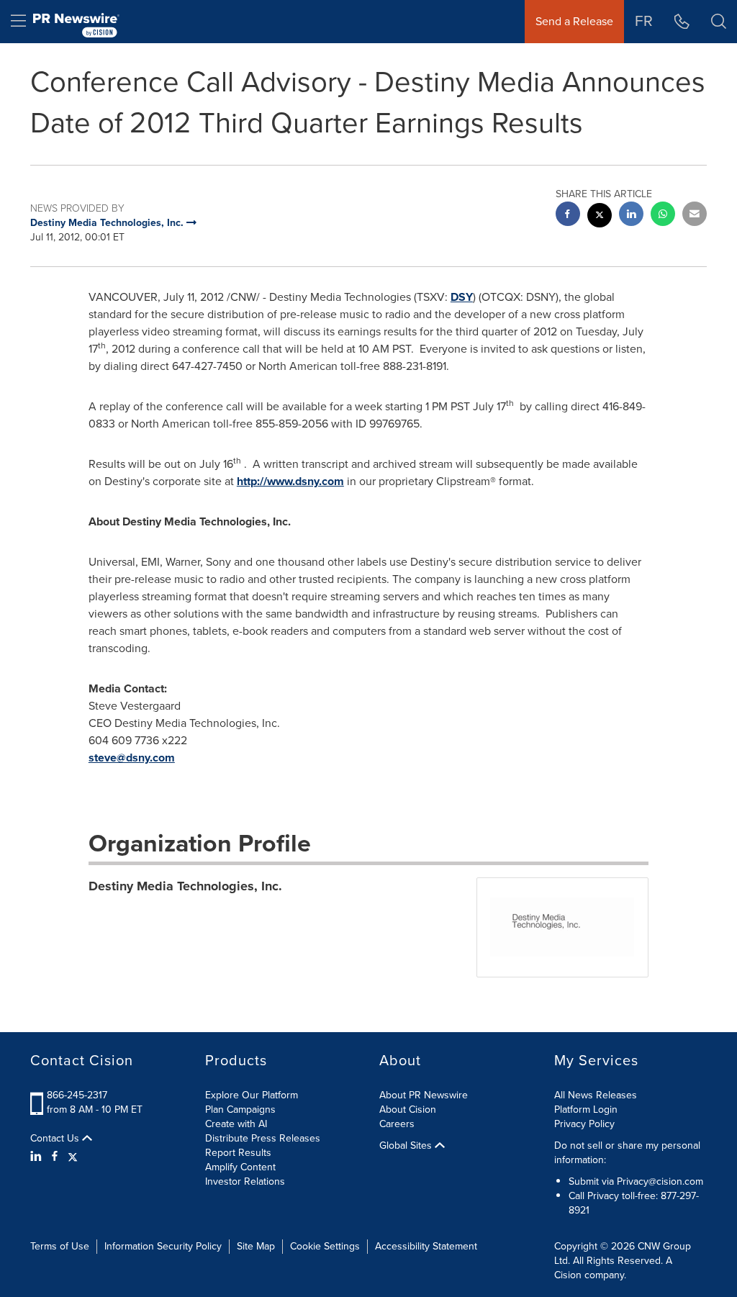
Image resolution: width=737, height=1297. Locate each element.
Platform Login (586, 1109)
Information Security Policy (163, 1246)
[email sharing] (694, 216)
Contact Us (56, 1138)
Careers (397, 1123)
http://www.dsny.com (290, 481)
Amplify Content (240, 1167)
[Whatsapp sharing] (663, 216)
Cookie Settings (325, 1246)
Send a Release (574, 21)
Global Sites (407, 1146)
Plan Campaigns (240, 1109)
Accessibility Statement (426, 1246)
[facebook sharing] (568, 216)
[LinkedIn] (37, 1156)
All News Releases (595, 1095)
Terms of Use (59, 1246)
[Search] (718, 21)
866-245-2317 (77, 1095)
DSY (462, 297)
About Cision (407, 1109)
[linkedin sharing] (631, 216)
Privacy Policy (584, 1123)
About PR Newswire (423, 1095)
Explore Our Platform (251, 1095)
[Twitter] (72, 1156)
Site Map (256, 1246)
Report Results (238, 1152)
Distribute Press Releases (262, 1138)
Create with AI (236, 1123)
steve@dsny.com (132, 757)
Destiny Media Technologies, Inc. (185, 886)
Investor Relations (245, 1181)
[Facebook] (54, 1156)
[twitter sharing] (599, 217)
